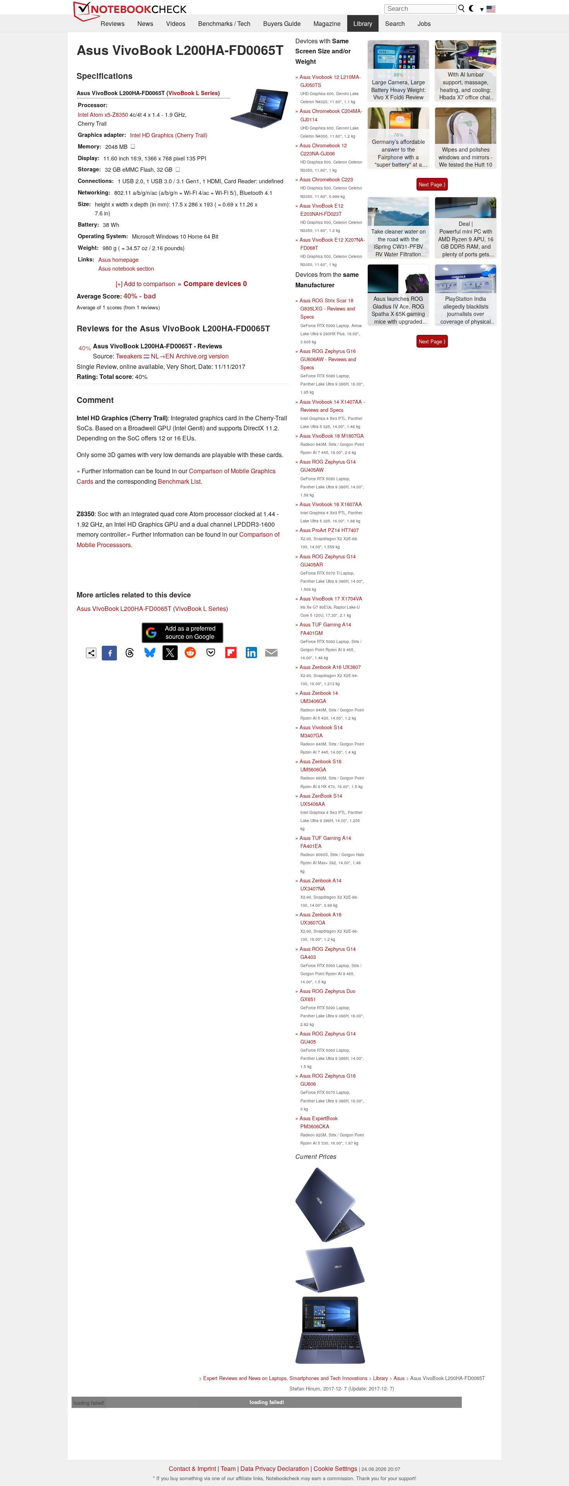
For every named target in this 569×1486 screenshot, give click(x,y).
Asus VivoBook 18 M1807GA (332, 435)
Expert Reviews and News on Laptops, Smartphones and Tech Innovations (285, 1378)
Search (395, 23)
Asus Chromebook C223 (326, 179)
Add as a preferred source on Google (190, 632)
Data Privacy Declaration (274, 1468)
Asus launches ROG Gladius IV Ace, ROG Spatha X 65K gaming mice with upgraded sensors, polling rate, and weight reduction (398, 310)
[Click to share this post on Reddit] (190, 652)
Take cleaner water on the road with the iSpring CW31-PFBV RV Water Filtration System (398, 243)
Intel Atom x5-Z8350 (103, 114)
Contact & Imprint (192, 1468)
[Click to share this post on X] (170, 652)
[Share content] (91, 653)
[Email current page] (271, 653)
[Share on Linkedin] (251, 652)
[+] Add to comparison (145, 283)
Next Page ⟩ (432, 184)
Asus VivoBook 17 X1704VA (331, 598)
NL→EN (162, 355)
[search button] (461, 8)
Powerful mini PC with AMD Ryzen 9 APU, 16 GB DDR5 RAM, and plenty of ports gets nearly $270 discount (466, 243)
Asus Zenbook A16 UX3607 (330, 666)
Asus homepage (118, 259)
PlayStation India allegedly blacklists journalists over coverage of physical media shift (465, 310)
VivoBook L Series (193, 93)
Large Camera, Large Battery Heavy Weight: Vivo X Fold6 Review (398, 89)
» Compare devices (212, 283)
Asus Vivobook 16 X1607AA (331, 504)
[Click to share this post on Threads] (129, 653)
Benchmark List (179, 481)
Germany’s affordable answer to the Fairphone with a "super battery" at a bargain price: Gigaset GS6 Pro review (398, 153)
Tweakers (129, 355)
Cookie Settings (335, 1468)
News (145, 23)
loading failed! (89, 1402)
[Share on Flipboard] (230, 652)
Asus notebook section (126, 268)
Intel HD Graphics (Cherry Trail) (168, 135)
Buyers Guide (282, 23)
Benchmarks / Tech (224, 23)
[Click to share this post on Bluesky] (149, 653)
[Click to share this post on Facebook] (109, 653)
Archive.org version (202, 355)
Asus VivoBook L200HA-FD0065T (124, 608)
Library (362, 23)
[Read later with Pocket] (210, 652)
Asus (399, 1378)
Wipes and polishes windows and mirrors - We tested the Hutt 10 (466, 157)
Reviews (113, 23)
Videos (175, 23)
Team (228, 1468)
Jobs (424, 23)
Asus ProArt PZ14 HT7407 (329, 530)
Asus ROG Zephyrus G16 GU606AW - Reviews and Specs (328, 359)
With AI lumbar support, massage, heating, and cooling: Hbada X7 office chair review (465, 86)
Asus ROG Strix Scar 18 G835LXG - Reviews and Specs (327, 308)
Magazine (327, 23)
